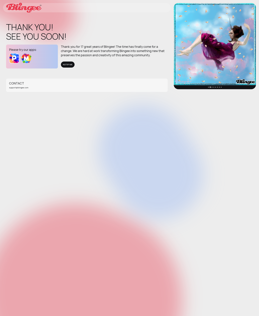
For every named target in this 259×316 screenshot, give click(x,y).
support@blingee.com (18, 87)
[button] (208, 87)
